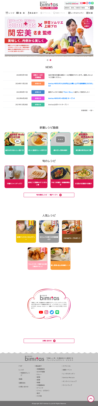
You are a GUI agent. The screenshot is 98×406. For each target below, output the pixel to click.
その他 (39, 396)
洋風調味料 (41, 385)
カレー (39, 374)
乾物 (38, 377)
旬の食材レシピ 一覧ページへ (47, 195)
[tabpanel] (49, 36)
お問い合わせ (23, 387)
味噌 (38, 382)
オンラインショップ (70, 381)
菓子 (38, 393)
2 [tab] (50, 60)
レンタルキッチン (69, 374)
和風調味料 (41, 369)
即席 (38, 380)
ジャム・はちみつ (43, 390)
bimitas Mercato (69, 378)
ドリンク (40, 388)
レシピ (21, 370)
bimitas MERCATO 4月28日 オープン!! (61, 98)
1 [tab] (48, 60)
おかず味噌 (41, 372)
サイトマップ (67, 385)
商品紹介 (39, 366)
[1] (92, 7)
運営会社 (22, 383)
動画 (20, 379)
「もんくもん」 (68, 92)
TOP (20, 366)
